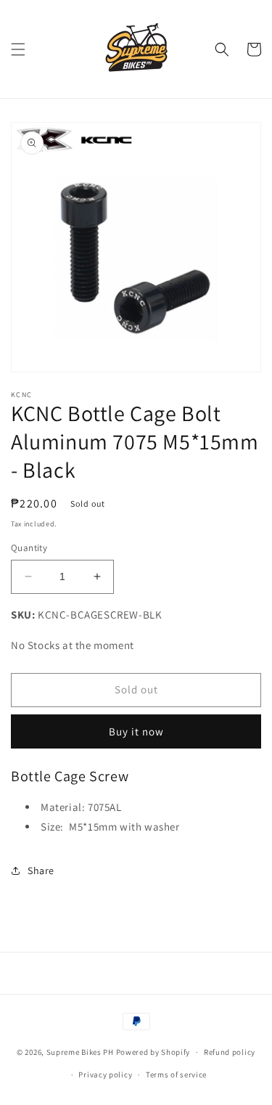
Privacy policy (105, 1074)
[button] (18, 49)
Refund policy (229, 1052)
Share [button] (41, 870)
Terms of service (176, 1074)
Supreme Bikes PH (80, 1052)
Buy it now (136, 731)
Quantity (29, 548)
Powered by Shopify (153, 1052)
